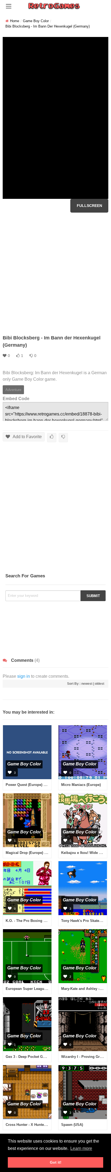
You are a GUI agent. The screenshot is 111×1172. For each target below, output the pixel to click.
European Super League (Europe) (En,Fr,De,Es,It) (47, 989)
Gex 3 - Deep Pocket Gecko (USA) (33, 1057)
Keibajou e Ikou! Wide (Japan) (86, 853)
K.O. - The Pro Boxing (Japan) (31, 921)
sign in (23, 676)
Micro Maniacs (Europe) (81, 785)
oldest (99, 684)
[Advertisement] (55, 273)
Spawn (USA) (72, 1125)
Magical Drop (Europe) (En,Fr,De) (33, 853)
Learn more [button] (81, 1148)
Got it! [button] (55, 1162)
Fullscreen (89, 205)
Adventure (13, 390)
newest (86, 684)
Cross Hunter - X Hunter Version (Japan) (39, 1125)
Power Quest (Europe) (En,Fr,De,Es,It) (37, 785)
